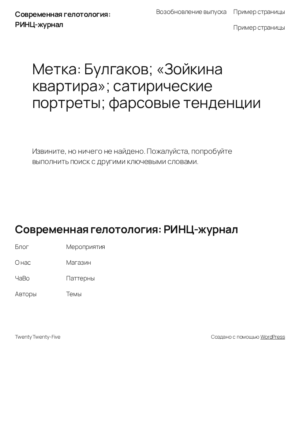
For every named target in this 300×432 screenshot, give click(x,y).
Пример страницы (259, 11)
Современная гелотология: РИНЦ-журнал (62, 19)
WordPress (272, 336)
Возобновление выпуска (191, 11)
